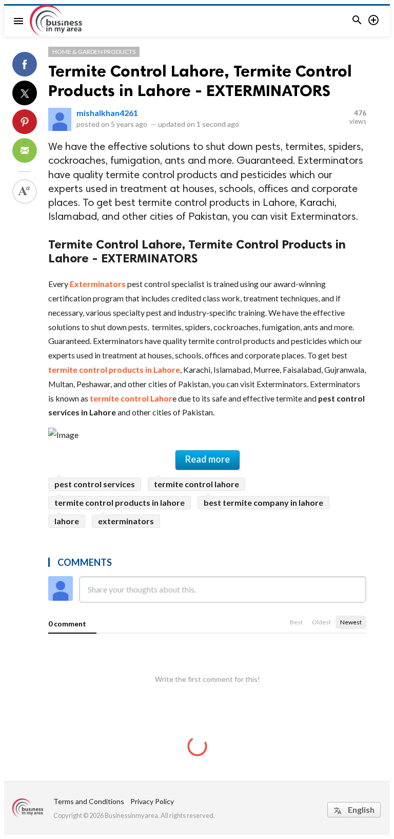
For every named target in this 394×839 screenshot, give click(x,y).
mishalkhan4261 (107, 113)
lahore (66, 521)
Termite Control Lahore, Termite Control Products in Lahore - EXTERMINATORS (200, 80)
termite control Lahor (131, 398)
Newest (351, 622)
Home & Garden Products (93, 51)
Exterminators (98, 284)
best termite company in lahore (263, 502)
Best (296, 622)
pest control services (94, 484)
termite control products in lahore (119, 502)
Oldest (321, 622)
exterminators (126, 521)
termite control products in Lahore (114, 369)
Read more (207, 459)
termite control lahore (196, 484)
